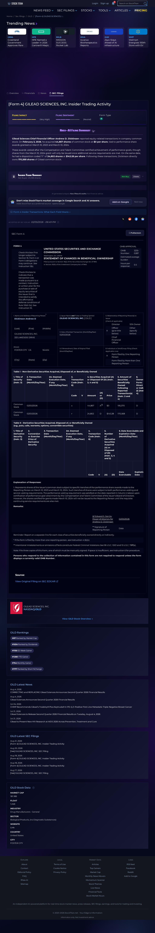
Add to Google (130, 876)
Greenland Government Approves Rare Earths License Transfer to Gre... (16, 45)
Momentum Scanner (95, 880)
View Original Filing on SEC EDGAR (35, 581)
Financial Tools (95, 892)
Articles (95, 864)
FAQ (24, 876)
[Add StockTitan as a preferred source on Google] (142, 219)
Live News (95, 888)
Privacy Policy (59, 872)
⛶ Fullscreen (135, 233)
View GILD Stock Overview (77, 619)
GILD (38, 609)
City (12, 840)
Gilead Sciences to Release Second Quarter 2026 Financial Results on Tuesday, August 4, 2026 (55, 714)
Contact (24, 868)
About (24, 864)
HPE (34, 37)
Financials (30, 93)
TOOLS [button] (103, 10)
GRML (10, 37)
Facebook (130, 868)
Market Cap (17, 793)
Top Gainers (95, 868)
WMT (131, 37)
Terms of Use (60, 864)
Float (13, 801)
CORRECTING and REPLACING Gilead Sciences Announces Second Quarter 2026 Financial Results (57, 692)
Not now (138, 202)
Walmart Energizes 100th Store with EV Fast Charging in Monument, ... (138, 45)
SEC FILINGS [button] (65, 10)
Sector (14, 816)
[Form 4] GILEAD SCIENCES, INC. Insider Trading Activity (37, 744)
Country (15, 832)
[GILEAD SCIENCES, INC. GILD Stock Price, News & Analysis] (16, 608)
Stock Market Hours (95, 896)
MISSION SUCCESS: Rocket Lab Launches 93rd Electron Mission (65, 45)
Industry (15, 809)
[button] (93, 131)
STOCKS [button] (86, 10)
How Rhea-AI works (78, 194)
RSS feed (131, 864)
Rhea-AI (24, 880)
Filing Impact (19, 115)
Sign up (105, 3)
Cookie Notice (59, 868)
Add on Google (120, 202)
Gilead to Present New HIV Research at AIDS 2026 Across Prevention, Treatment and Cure (53, 721)
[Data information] (33, 788)
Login (95, 3)
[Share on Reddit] (129, 219)
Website (15, 824)
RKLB (58, 37)
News (43, 93)
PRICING (141, 10)
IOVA (82, 37)
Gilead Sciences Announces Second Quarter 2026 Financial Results (42, 700)
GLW (107, 37)
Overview (14, 93)
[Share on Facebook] (136, 219)
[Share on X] (122, 219)
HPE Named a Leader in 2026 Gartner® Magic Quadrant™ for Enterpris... (40, 45)
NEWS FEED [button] (42, 10)
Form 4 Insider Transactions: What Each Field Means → (41, 212)
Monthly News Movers (95, 876)
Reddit (131, 872)
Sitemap (24, 884)
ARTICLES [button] (121, 10)
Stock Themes (95, 884)
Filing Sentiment (65, 115)
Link (12, 828)
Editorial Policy (24, 872)
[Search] (145, 3)
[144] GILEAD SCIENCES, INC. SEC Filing (29, 751)
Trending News (21, 23)
